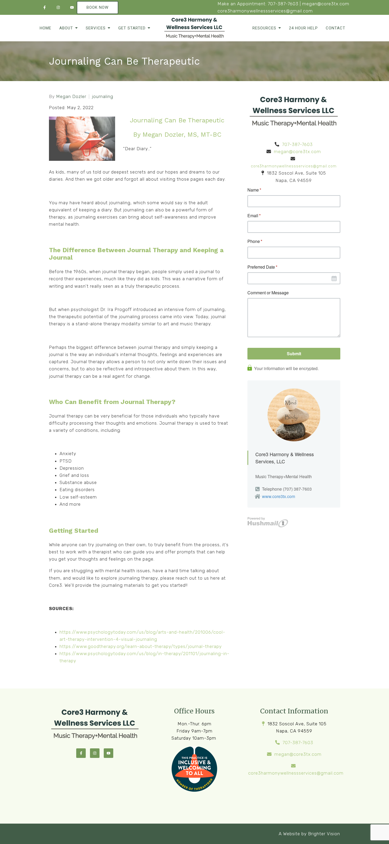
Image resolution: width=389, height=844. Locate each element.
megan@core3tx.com (325, 3)
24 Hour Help (303, 28)
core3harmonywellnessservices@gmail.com (265, 11)
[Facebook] (44, 7)
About (66, 28)
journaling (102, 96)
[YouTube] (72, 7)
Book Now (97, 7)
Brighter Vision (324, 833)
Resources (264, 28)
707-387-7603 (283, 3)
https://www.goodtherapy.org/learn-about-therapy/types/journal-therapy (141, 646)
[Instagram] (58, 7)
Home (45, 28)
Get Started (132, 28)
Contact (335, 28)
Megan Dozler (71, 96)
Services (96, 28)
